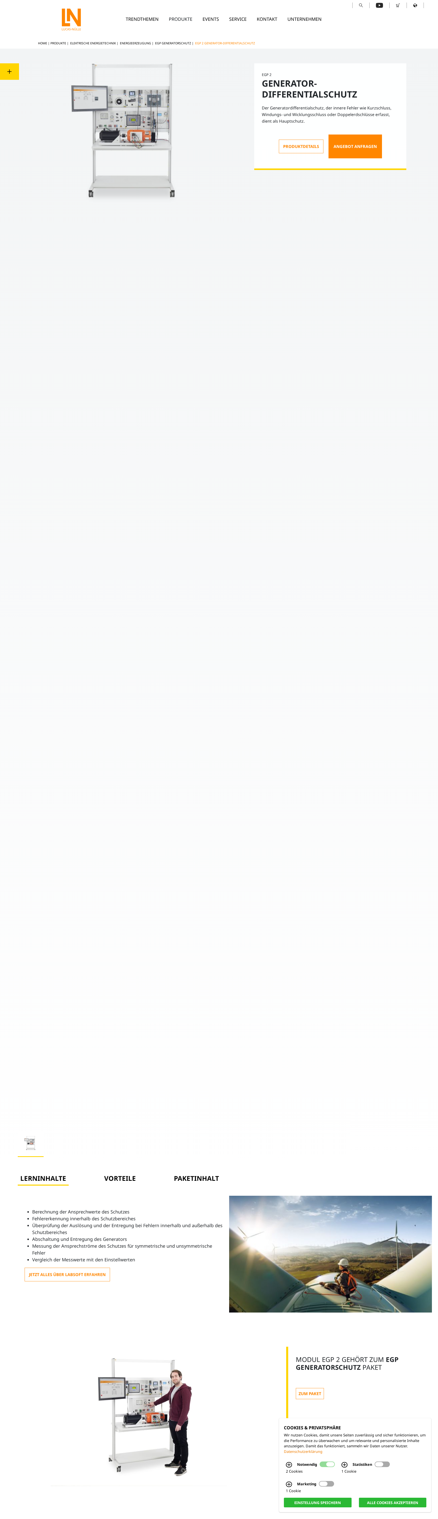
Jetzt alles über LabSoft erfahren (67, 1274)
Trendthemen (142, 19)
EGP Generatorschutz (173, 43)
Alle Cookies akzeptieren (392, 1502)
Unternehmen (304, 19)
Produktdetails (301, 146)
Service (238, 19)
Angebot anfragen (355, 146)
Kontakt (267, 19)
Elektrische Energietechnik (93, 43)
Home (42, 43)
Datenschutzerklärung (303, 1451)
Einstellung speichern (317, 1502)
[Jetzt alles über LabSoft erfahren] (67, 1274)
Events (211, 19)
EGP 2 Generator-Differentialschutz (225, 43)
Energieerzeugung (135, 43)
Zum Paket (310, 1393)
